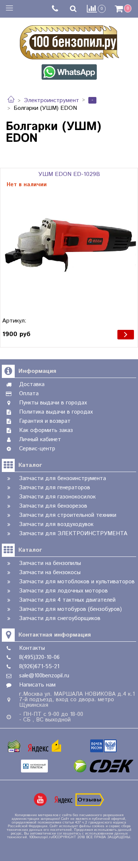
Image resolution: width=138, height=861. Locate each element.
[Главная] (11, 100)
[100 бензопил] (69, 41)
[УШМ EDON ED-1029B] (69, 245)
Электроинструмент (51, 100)
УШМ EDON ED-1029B (69, 174)
